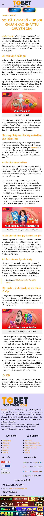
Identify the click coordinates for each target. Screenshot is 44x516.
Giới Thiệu (28, 440)
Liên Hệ (5, 453)
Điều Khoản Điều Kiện (33, 445)
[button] (3, 4)
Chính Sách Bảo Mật (32, 443)
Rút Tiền (6, 448)
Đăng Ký (6, 443)
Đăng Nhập (7, 440)
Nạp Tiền (6, 445)
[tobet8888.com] (22, 4)
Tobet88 (4, 410)
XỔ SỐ (13, 15)
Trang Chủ (6, 15)
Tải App (5, 450)
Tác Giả (27, 453)
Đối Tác (27, 450)
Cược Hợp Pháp (31, 448)
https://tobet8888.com (18, 488)
